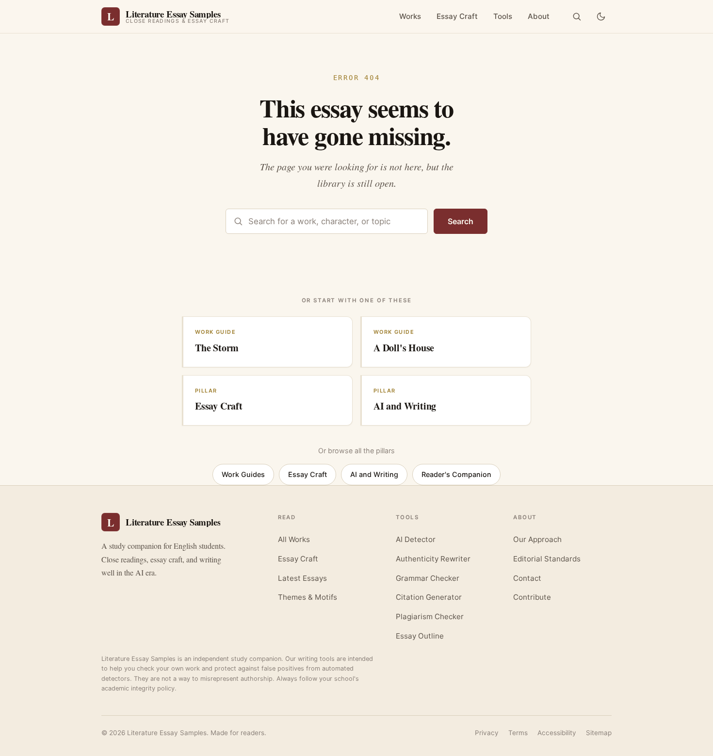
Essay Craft (457, 16)
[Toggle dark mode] (601, 16)
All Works (294, 539)
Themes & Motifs (307, 597)
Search (460, 221)
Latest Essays (302, 578)
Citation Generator (429, 597)
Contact (527, 578)
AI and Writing (374, 474)
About (539, 16)
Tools (502, 16)
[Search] (576, 16)
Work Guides (243, 474)
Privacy (487, 733)
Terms (518, 733)
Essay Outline (420, 636)
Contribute (532, 597)
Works (410, 16)
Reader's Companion (456, 474)
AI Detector (416, 539)
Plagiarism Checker (430, 616)
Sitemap (599, 733)
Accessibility (556, 733)
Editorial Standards (547, 558)
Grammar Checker (427, 578)
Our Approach (537, 539)
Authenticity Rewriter (433, 558)
